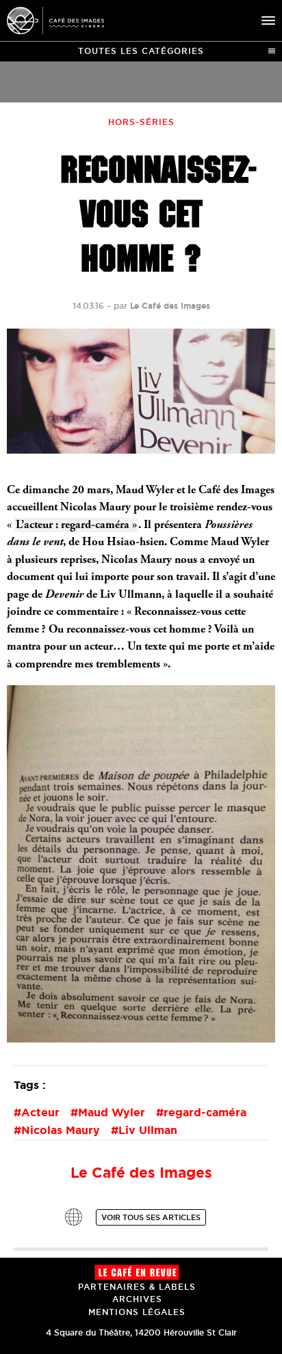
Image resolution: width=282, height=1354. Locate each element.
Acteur (40, 1112)
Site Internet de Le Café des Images (73, 1217)
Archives (137, 1299)
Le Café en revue (136, 1272)
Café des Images (55, 20)
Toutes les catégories (141, 50)
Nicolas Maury (60, 1130)
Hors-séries (141, 122)
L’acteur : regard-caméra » (76, 525)
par (162, 305)
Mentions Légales (136, 1312)
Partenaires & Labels (137, 1286)
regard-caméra (205, 1112)
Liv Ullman (147, 1130)
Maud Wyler (111, 1112)
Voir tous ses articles (151, 1217)
